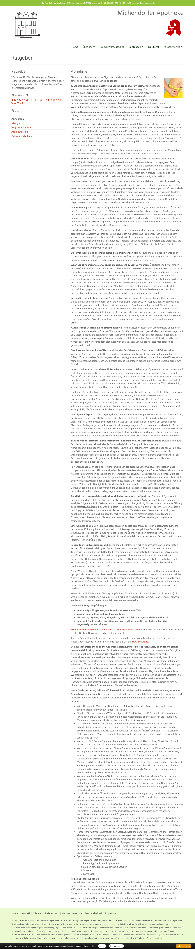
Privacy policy (116, 946)
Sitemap (37, 913)
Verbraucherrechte (72, 913)
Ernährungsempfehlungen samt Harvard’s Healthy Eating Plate (105, 629)
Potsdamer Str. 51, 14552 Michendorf (85, 3)
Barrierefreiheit (93, 913)
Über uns (87, 46)
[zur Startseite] (26, 24)
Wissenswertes (172, 46)
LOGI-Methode (140, 641)
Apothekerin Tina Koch (55, 3)
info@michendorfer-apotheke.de (140, 3)
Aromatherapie (19, 131)
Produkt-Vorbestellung (112, 46)
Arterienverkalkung (21, 135)
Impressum (111, 913)
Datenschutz (52, 913)
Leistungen (135, 46)
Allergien (16, 123)
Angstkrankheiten (21, 127)
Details (102, 946)
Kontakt (26, 913)
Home (75, 46)
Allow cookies (183, 946)
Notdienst (153, 46)
